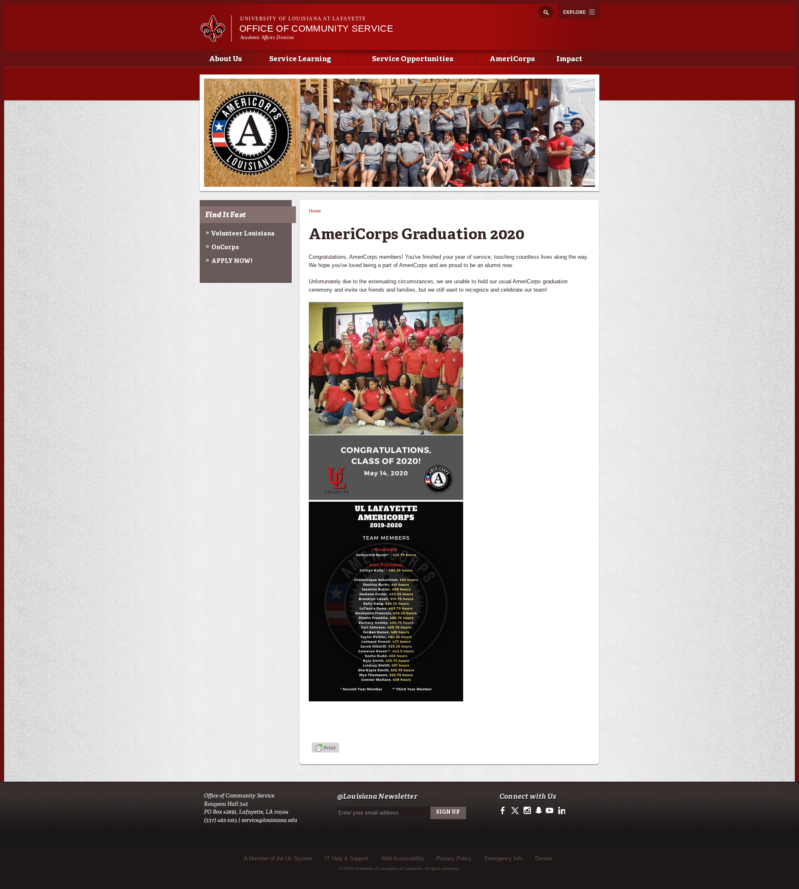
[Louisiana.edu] (216, 38)
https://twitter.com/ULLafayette (515, 811)
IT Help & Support (346, 858)
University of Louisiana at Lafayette (303, 19)
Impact (569, 59)
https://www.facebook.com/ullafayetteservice (504, 811)
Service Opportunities (412, 59)
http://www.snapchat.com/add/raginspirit (538, 811)
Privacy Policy (454, 858)
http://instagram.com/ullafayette (527, 811)
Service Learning (300, 59)
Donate (543, 858)
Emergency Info (503, 858)
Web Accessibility (402, 858)
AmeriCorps (512, 59)
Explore (578, 11)
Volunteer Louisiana (243, 234)
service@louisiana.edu (269, 820)
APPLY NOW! (231, 261)
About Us (225, 59)
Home (315, 210)
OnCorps (225, 247)
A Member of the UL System (278, 858)
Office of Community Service (316, 28)
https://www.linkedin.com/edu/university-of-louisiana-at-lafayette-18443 (549, 811)
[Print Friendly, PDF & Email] (325, 748)
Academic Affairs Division (267, 37)
